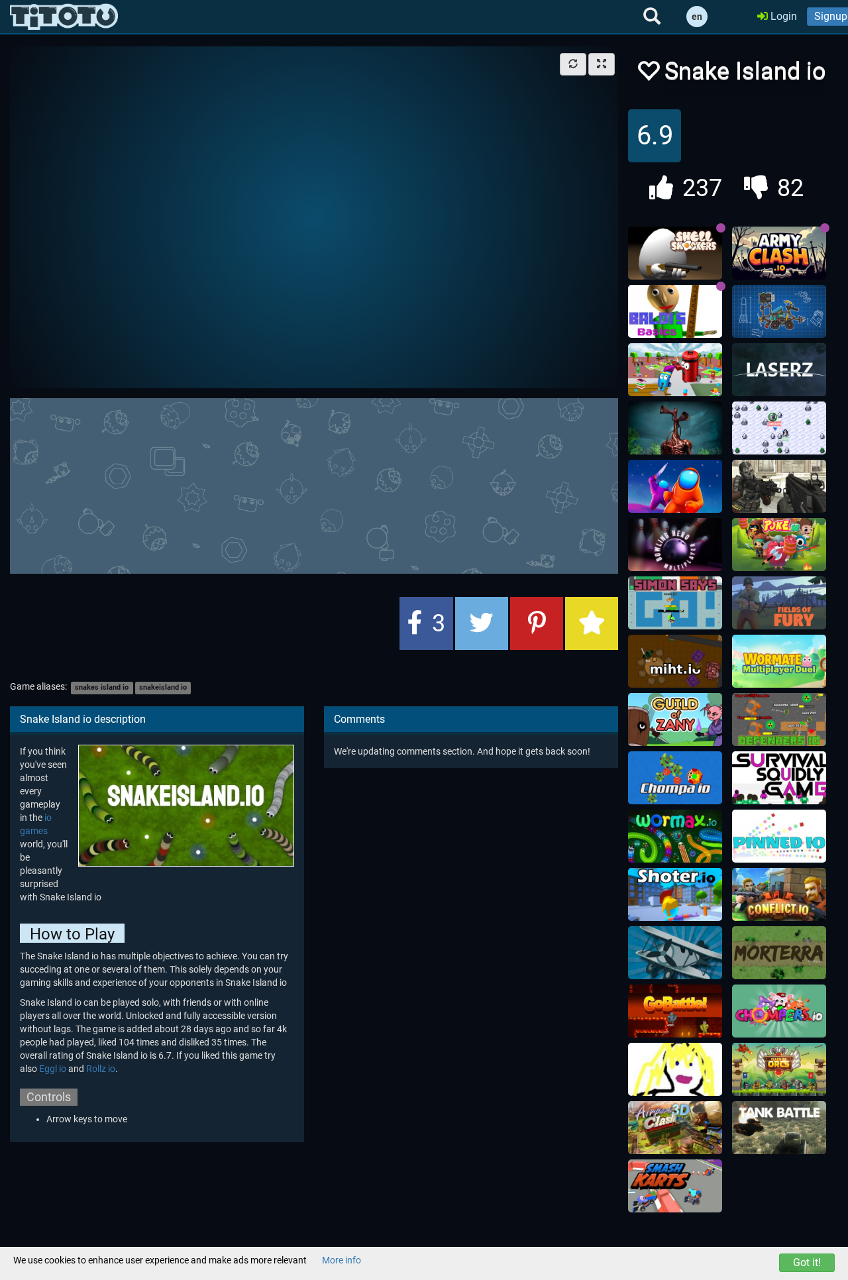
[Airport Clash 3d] (675, 1127)
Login (782, 16)
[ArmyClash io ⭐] (779, 253)
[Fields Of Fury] (779, 602)
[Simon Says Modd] (675, 602)
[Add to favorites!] (648, 74)
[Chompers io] (779, 1011)
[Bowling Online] (675, 544)
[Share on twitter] (481, 623)
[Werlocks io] (779, 427)
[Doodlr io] (675, 1069)
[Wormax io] (675, 836)
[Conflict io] (779, 894)
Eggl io (52, 1068)
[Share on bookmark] (591, 623)
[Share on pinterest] (536, 623)
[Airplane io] (675, 952)
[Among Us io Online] (675, 486)
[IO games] (64, 16)
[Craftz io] (779, 311)
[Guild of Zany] (675, 719)
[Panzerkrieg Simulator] (779, 1127)
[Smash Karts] (675, 1185)
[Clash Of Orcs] (779, 1069)
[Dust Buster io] (675, 369)
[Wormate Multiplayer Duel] (779, 661)
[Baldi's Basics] (675, 311)
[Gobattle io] (675, 1011)
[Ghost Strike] (779, 486)
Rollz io (100, 1068)
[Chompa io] (675, 777)
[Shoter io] (675, 894)
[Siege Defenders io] (779, 719)
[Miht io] (675, 661)
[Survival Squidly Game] (779, 777)
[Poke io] (779, 544)
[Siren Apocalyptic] (675, 427)
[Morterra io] (779, 952)
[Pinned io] (779, 836)
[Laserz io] (779, 369)
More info (341, 1260)
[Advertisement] (331, 484)
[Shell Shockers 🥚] (675, 253)
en (697, 16)
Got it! (807, 1262)
